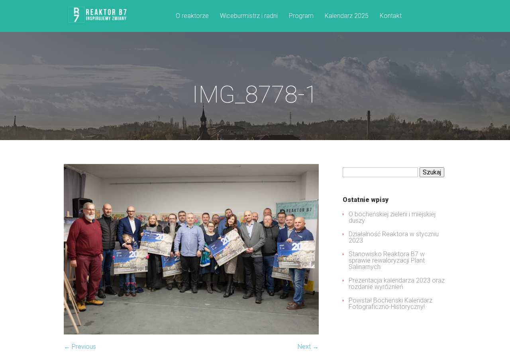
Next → (308, 346)
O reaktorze (192, 16)
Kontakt (391, 16)
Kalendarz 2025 (347, 16)
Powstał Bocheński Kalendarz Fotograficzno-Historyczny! (390, 304)
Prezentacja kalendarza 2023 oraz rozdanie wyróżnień (397, 284)
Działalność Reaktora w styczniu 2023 (394, 237)
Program (301, 16)
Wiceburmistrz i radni (249, 16)
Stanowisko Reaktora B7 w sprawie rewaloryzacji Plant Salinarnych (387, 260)
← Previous (80, 346)
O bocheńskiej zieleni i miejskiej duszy (392, 217)
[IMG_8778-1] (191, 332)
